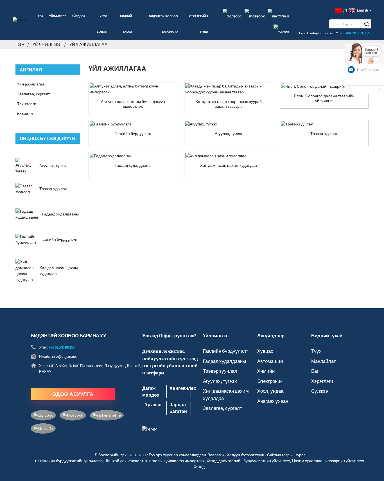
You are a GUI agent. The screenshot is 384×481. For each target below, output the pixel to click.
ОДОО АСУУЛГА (73, 394)
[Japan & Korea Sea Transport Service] (324, 86)
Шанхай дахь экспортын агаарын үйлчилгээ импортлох (155, 460)
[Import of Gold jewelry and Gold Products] (133, 89)
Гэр (41, 16)
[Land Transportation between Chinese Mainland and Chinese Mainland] (228, 89)
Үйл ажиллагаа (88, 44)
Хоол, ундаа (270, 391)
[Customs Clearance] (133, 124)
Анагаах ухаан (272, 401)
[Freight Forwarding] (324, 124)
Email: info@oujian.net (317, 33)
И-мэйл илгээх (368, 70)
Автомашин (270, 361)
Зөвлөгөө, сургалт (33, 93)
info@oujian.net (64, 356)
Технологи (26, 103)
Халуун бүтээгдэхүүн (245, 454)
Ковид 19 (25, 113)
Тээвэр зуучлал (53, 188)
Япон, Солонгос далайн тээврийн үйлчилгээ (324, 98)
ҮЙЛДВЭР (78, 16)
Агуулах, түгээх (53, 165)
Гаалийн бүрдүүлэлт (59, 239)
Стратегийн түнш (198, 24)
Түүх (316, 351)
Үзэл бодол (102, 24)
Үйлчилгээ (57, 16)
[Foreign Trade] (133, 156)
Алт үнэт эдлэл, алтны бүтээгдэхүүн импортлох (133, 104)
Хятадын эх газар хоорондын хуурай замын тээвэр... (228, 104)
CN (344, 10)
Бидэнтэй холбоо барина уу (163, 24)
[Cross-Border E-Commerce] (228, 156)
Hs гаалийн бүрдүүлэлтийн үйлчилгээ (69, 460)
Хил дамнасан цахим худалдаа (228, 165)
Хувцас (265, 351)
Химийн (266, 371)
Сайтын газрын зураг (286, 454)
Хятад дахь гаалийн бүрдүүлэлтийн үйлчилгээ (248, 460)
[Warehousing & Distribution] (228, 124)
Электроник (269, 381)
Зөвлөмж (216, 454)
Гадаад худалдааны (60, 214)
